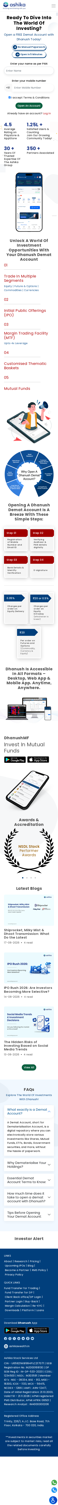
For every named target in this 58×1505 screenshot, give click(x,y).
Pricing (34, 1261)
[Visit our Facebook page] (5, 1338)
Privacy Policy (14, 1274)
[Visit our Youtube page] (32, 1338)
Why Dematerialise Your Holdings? (26, 1165)
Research (21, 1261)
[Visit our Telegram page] (23, 1338)
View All (29, 1067)
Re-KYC (37, 1306)
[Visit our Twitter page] (14, 1338)
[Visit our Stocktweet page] (27, 1338)
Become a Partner (17, 1270)
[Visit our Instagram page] (9, 1338)
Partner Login (14, 1301)
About (8, 1261)
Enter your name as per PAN (28, 64)
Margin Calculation (17, 1306)
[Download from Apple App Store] (38, 1330)
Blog (30, 1265)
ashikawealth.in (19, 1346)
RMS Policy (39, 1270)
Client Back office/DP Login (23, 1297)
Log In (47, 113)
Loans (40, 1310)
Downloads (12, 1310)
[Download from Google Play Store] (15, 1330)
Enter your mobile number (29, 81)
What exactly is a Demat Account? (27, 1111)
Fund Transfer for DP (19, 1292)
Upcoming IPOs (15, 1265)
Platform (28, 1310)
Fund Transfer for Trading (21, 1288)
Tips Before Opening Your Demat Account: (24, 1214)
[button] (22, 877)
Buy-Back (31, 1301)
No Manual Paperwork (31, 47)
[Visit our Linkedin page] (18, 1338)
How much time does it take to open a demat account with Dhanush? (26, 1197)
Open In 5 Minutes (31, 54)
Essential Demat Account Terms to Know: (26, 1180)
